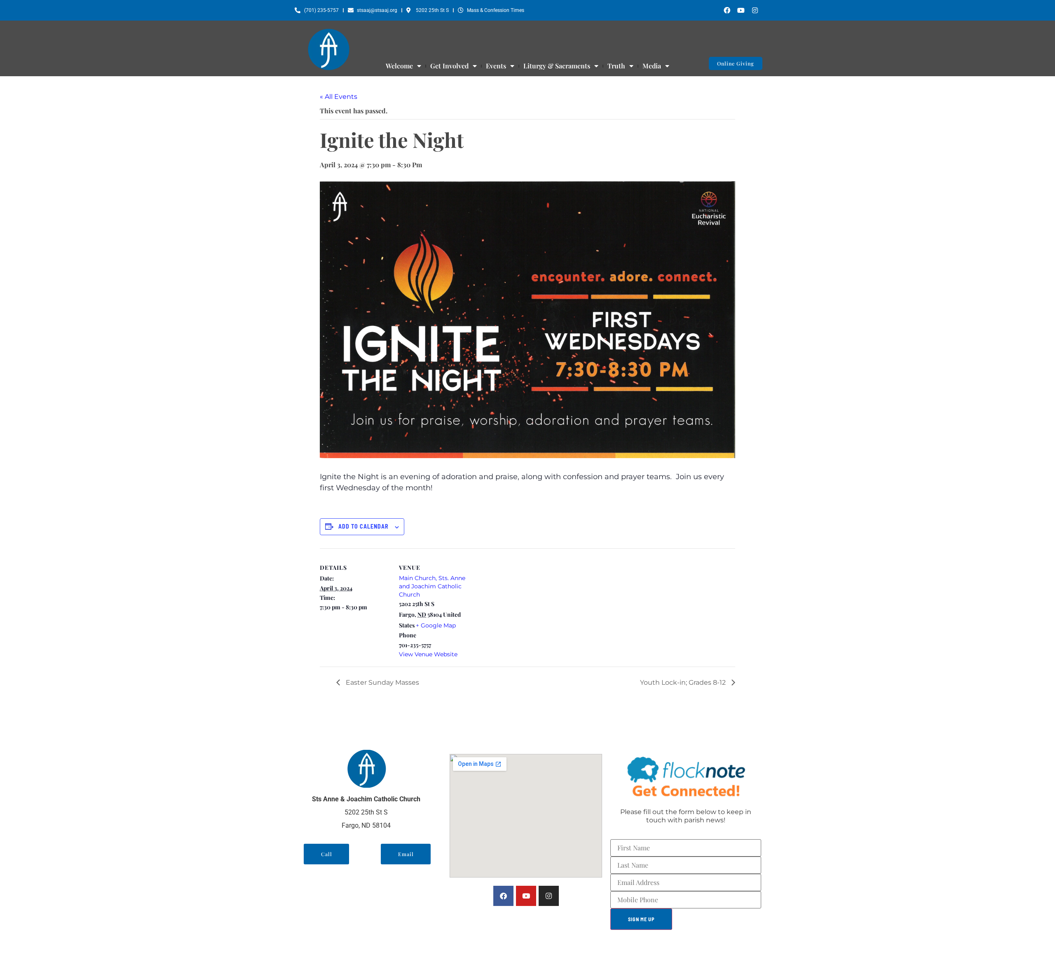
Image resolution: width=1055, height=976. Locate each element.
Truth (616, 66)
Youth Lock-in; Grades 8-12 (683, 682)
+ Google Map (436, 625)
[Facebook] (727, 10)
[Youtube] (741, 10)
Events (496, 66)
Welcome (399, 66)
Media (651, 66)
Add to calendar (363, 526)
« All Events (338, 97)
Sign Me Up (641, 919)
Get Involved (449, 66)
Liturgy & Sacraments (556, 66)
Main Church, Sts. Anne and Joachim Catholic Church (432, 586)
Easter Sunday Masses (381, 682)
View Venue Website (428, 654)
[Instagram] (755, 10)
